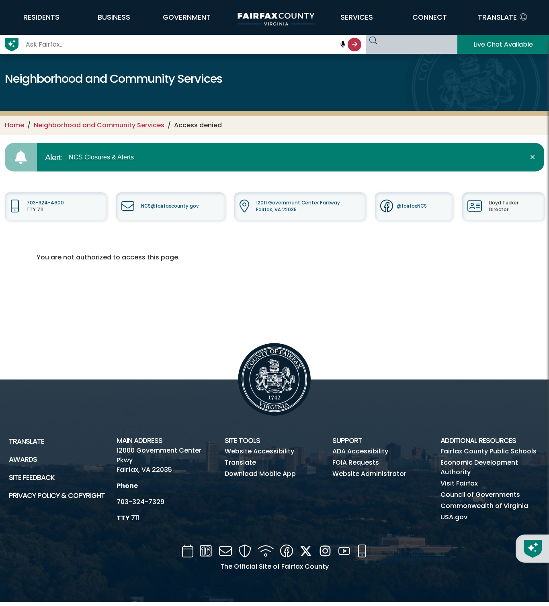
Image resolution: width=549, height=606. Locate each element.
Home (14, 125)
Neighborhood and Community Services (99, 125)
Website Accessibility (259, 451)
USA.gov (453, 517)
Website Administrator (369, 473)
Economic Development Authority (479, 467)
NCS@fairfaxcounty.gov (170, 206)
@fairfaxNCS (412, 206)
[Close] (534, 157)
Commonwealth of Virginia (484, 505)
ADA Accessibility (360, 451)
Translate (26, 441)
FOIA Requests (355, 462)
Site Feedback (32, 477)
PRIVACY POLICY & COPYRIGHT (57, 495)
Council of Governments (480, 494)
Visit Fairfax (459, 483)
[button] (41, 17)
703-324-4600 (45, 203)
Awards (23, 459)
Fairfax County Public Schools (488, 451)
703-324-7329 (140, 501)
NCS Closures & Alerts (101, 157)
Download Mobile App (260, 473)
